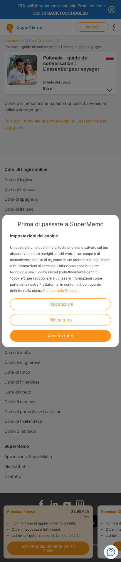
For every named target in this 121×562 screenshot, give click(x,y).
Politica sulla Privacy (60, 290)
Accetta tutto (60, 335)
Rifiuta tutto (60, 319)
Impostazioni (60, 304)
